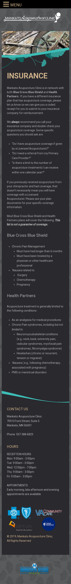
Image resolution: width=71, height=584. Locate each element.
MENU (15, 5)
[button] (6, 4)
